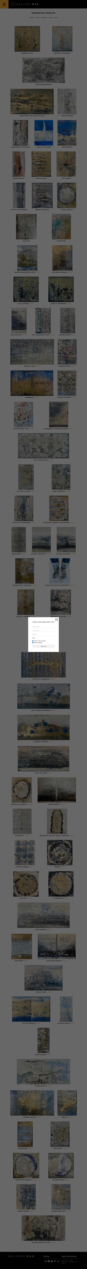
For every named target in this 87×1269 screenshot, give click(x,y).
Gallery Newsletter (40, 641)
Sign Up (43, 646)
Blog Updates (38, 642)
